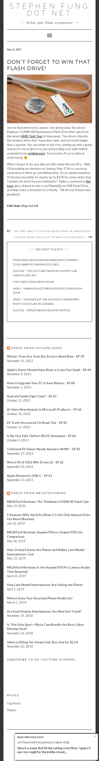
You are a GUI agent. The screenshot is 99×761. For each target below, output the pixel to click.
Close (95, 736)
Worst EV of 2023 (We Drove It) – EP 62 (35, 462)
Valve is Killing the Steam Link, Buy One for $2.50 (42, 642)
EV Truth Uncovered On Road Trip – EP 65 (37, 423)
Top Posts (14, 703)
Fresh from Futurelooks (36, 348)
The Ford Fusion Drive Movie (33, 281)
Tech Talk (33, 205)
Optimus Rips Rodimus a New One (43, 742)
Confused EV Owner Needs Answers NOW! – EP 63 (43, 449)
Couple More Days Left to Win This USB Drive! (50, 237)
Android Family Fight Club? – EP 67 (31, 396)
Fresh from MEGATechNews (38, 493)
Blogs (25, 205)
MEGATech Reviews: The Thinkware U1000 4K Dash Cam (48, 501)
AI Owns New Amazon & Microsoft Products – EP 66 (44, 409)
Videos (11, 710)
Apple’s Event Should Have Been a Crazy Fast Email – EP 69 (49, 370)
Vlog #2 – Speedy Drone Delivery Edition (41, 310)
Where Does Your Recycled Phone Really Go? (40, 598)
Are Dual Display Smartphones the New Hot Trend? (44, 611)
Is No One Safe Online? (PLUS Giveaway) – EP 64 (41, 436)
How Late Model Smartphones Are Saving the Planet (45, 585)
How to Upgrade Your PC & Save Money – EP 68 (41, 383)
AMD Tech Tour (32, 136)
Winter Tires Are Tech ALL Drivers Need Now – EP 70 (45, 356)
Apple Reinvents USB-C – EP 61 (29, 476)
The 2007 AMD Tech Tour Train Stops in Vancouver (52, 231)
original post (36, 153)
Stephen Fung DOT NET (49, 9)
